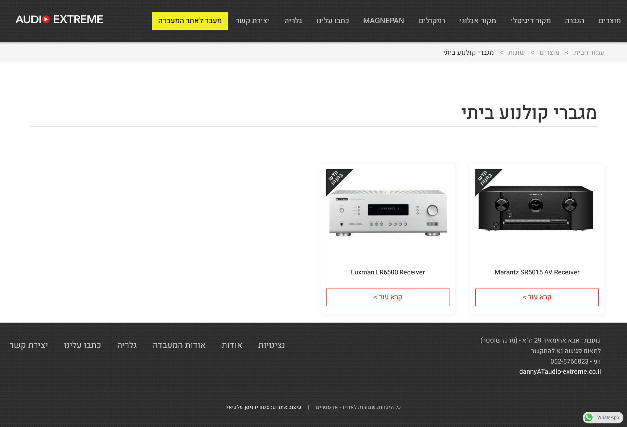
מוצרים (610, 20)
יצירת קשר (253, 20)
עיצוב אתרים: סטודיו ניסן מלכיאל (266, 407)
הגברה (574, 20)
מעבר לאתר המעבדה (190, 20)
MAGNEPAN (383, 20)
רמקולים (432, 20)
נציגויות (271, 345)
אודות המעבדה (179, 345)
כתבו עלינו (332, 20)
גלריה (293, 20)
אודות (232, 345)
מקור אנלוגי (477, 20)
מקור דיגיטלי (531, 20)
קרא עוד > (537, 297)
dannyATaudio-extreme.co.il (560, 372)
